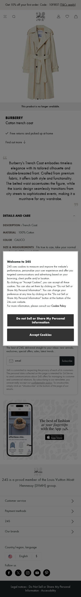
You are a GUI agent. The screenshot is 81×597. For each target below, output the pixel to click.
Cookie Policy (58, 306)
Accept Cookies (40, 335)
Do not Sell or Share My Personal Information (40, 320)
